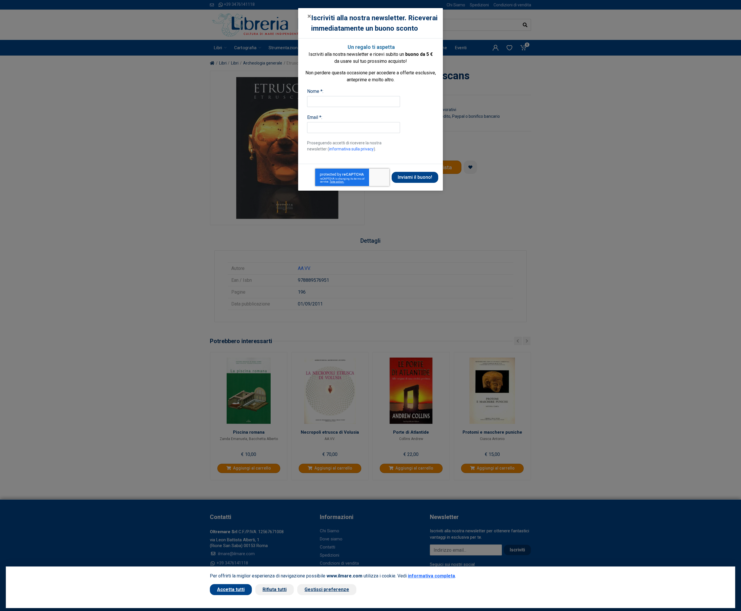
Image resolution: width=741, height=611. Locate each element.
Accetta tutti (231, 589)
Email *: (314, 117)
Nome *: (315, 91)
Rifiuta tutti (275, 589)
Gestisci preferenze (327, 589)
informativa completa (431, 576)
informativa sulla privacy (351, 149)
